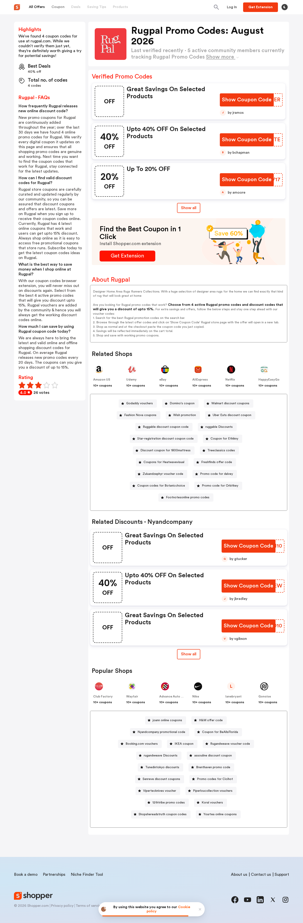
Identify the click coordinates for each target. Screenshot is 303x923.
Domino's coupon (182, 403)
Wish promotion (184, 415)
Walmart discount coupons (230, 403)
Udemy (131, 379)
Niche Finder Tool (87, 874)
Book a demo (25, 874)
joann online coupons (167, 720)
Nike (195, 696)
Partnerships (54, 874)
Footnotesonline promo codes (187, 497)
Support (282, 874)
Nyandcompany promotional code (161, 732)
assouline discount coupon (213, 755)
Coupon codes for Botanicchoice (161, 485)
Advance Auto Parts (174, 696)
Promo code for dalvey (216, 473)
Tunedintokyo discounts (162, 767)
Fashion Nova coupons (140, 415)
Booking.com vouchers (142, 743)
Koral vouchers (212, 802)
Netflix (230, 379)
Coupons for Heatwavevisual (164, 462)
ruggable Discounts (219, 426)
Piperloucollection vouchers (212, 790)
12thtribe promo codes (168, 802)
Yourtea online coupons (220, 814)
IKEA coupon (184, 743)
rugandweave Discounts (160, 755)
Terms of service (89, 905)
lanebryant (233, 696)
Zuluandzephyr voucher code (163, 473)
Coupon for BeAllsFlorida (220, 732)
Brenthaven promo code (213, 767)
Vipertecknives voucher (159, 790)
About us (239, 874)
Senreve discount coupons (161, 779)
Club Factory (103, 696)
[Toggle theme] (284, 7)
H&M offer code (211, 720)
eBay (162, 379)
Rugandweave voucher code (230, 743)
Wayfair (132, 696)
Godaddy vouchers (139, 403)
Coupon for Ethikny (224, 438)
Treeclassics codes (221, 450)
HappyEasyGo (268, 379)
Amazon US (101, 379)
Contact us (261, 874)
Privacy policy (62, 905)
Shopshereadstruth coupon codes (163, 814)
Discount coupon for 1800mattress (165, 450)
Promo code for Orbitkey (220, 485)
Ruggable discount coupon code (166, 426)
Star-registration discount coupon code (165, 438)
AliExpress (200, 379)
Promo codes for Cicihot (215, 779)
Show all (188, 208)
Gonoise (264, 696)
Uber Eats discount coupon (232, 415)
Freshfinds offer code (216, 462)
